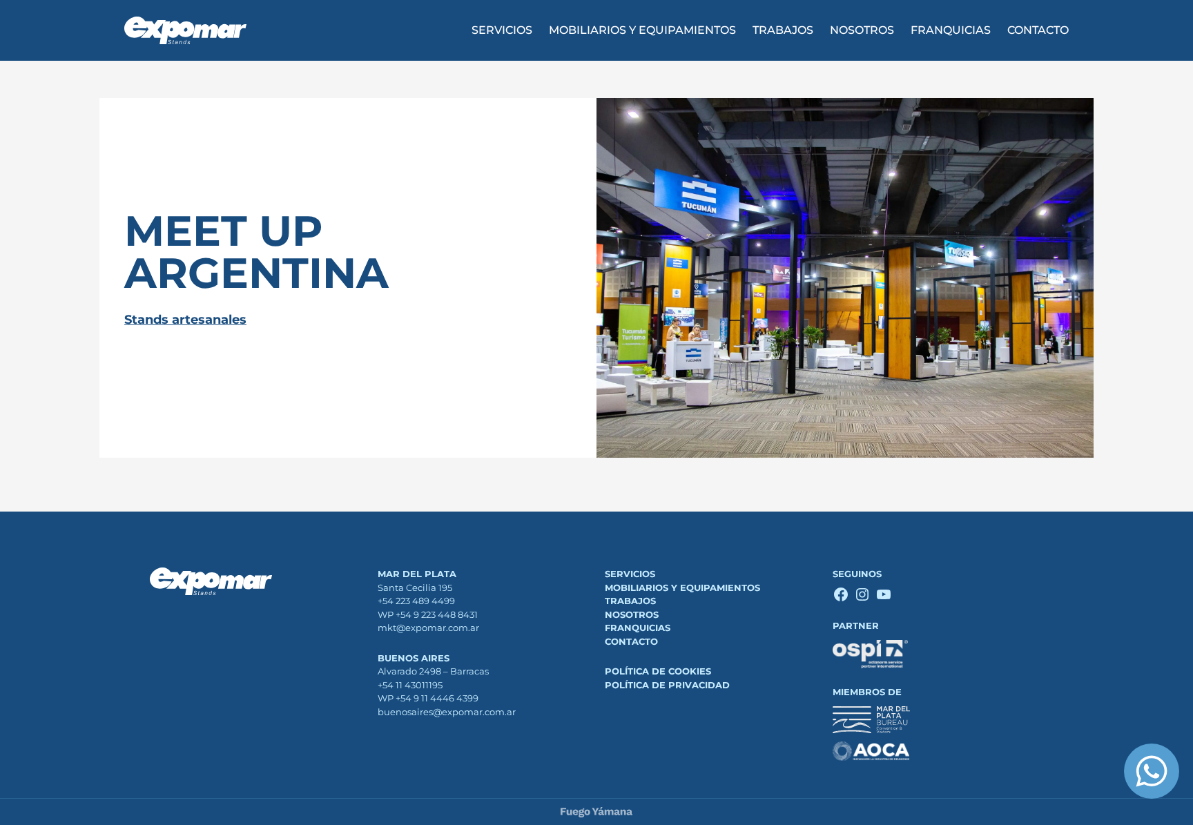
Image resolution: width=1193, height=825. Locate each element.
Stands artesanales (185, 319)
